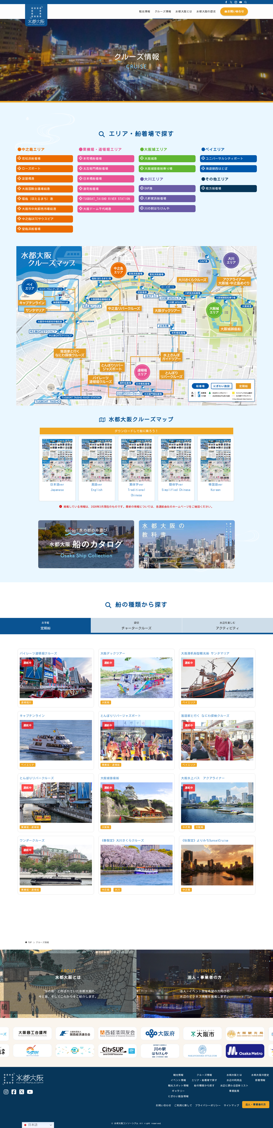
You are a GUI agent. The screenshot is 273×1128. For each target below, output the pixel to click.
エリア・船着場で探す (204, 1080)
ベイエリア (215, 149)
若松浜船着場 (31, 158)
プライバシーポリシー (208, 1105)
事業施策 (234, 1091)
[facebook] (226, 2)
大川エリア (154, 179)
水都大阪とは (234, 1075)
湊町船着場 (91, 188)
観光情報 (178, 1075)
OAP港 (148, 188)
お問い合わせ (163, 1105)
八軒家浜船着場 (155, 198)
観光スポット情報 (178, 1085)
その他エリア (217, 179)
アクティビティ (227, 625)
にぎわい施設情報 (178, 1096)
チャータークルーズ (136, 625)
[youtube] (240, 2)
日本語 (32, 1124)
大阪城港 (150, 158)
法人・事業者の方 (256, 1104)
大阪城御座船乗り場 (158, 168)
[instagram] (235, 2)
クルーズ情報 (204, 1075)
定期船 (45, 625)
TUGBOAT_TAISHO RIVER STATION (106, 198)
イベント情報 (178, 1080)
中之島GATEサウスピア (38, 218)
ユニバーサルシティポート (224, 158)
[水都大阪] (36, 15)
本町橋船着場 (92, 158)
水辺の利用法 (234, 1080)
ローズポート (31, 168)
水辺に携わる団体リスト (234, 1085)
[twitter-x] (231, 2)
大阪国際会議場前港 (36, 188)
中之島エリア (33, 149)
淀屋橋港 (28, 178)
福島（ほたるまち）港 (37, 198)
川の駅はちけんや (156, 208)
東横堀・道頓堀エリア (102, 149)
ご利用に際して (183, 1105)
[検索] (245, 2)
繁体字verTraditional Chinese (136, 490)
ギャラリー (178, 1091)
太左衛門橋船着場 (95, 168)
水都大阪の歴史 (260, 1075)
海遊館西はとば (217, 168)
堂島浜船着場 (31, 228)
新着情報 (260, 1080)
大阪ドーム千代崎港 (97, 208)
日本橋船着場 (92, 178)
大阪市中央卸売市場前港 (39, 208)
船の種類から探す (204, 1085)
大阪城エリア (156, 149)
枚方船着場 (213, 188)
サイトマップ (231, 1105)
